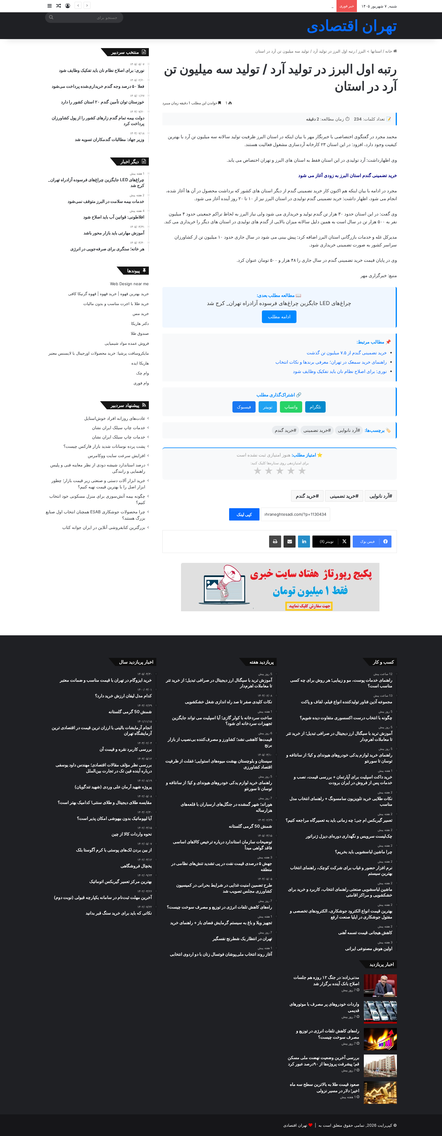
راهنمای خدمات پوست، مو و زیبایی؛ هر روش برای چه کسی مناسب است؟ (271, 6)
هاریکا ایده (140, 363)
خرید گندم (306, 496)
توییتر (267, 406)
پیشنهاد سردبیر (125, 405)
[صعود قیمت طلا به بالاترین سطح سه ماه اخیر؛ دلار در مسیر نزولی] (380, 1092)
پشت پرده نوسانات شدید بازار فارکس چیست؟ (104, 446)
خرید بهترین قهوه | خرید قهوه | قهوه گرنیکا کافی (108, 293)
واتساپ (291, 406)
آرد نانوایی (379, 496)
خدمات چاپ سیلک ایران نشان (118, 427)
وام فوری (141, 382)
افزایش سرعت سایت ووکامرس (116, 455)
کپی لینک (244, 514)
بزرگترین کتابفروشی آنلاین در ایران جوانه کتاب (103, 527)
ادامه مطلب (279, 316)
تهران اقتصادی (295, 1125)
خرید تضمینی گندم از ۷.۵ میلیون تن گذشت (347, 353)
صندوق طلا (140, 333)
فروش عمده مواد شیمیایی (127, 343)
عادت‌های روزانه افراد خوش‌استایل (114, 418)
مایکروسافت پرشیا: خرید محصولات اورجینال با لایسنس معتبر (98, 353)
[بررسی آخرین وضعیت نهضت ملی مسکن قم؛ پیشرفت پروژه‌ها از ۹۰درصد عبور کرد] (380, 1066)
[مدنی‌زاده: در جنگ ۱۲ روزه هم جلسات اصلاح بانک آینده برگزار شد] (380, 985)
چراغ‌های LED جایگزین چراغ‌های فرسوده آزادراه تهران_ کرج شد (279, 303)
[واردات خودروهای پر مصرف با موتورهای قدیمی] (380, 1012)
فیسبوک (244, 406)
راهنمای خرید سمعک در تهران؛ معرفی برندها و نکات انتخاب (331, 362)
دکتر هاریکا (140, 323)
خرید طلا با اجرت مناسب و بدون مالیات (116, 303)
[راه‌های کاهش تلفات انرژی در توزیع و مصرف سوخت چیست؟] (380, 1039)
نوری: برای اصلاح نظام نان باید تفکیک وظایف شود (340, 371)
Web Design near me (129, 283)
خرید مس (141, 313)
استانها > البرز (370, 51)
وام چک (142, 373)
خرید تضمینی (342, 496)
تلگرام (315, 406)
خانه (389, 51)
